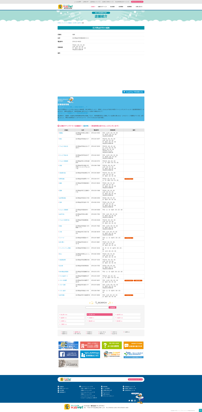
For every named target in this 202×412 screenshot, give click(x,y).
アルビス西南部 (63, 161)
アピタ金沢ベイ (63, 276)
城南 (60, 183)
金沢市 (79, 22)
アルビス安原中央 (64, 220)
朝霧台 (61, 133)
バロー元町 (62, 285)
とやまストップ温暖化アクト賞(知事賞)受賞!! (73, 113)
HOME (59, 22)
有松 (60, 139)
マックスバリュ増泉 (65, 248)
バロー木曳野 (63, 280)
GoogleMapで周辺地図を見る (134, 92)
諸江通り (61, 242)
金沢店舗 (61, 295)
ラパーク (61, 237)
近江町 (61, 265)
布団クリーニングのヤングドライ (181, 410)
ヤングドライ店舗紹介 (67, 22)
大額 (60, 165)
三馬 (60, 232)
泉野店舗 (61, 179)
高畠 (60, 226)
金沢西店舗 (62, 198)
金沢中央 (61, 214)
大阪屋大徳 (62, 173)
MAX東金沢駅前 (63, 271)
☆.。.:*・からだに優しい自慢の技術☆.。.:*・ (73, 107)
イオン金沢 (62, 290)
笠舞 (60, 190)
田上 (60, 254)
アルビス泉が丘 (63, 146)
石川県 (74, 22)
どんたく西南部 (63, 210)
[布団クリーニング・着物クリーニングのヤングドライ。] (66, 6)
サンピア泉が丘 (63, 155)
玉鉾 (60, 202)
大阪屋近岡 (62, 260)
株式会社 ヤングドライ (97, 406)
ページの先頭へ (200, 410)
